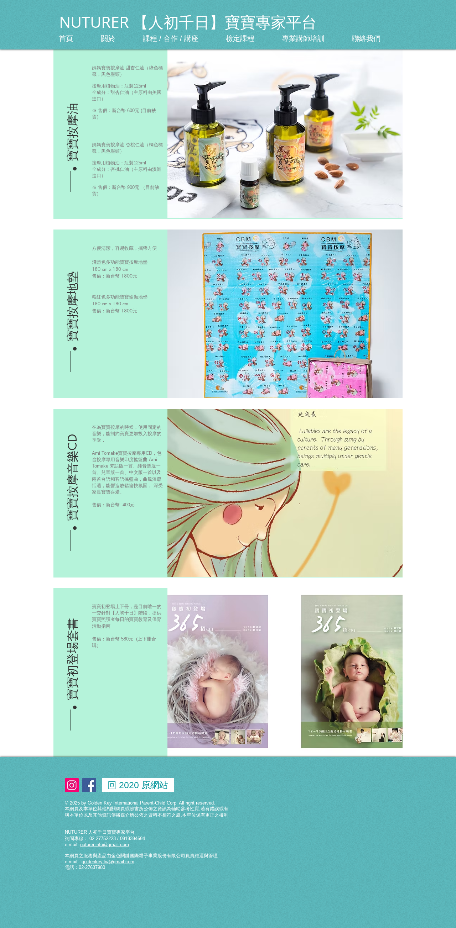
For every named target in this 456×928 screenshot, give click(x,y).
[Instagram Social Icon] (72, 785)
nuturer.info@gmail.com (104, 844)
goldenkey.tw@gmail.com (108, 861)
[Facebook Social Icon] (89, 785)
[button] (72, 296)
